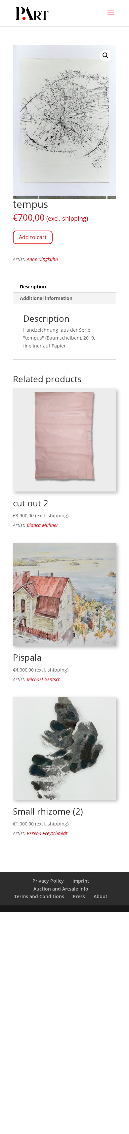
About (101, 896)
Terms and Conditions (39, 896)
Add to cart (33, 237)
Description (33, 286)
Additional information (46, 298)
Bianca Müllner (42, 525)
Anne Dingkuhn (42, 259)
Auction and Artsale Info (60, 889)
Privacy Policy (48, 881)
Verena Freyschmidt (47, 833)
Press (79, 896)
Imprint (80, 881)
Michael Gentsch (44, 679)
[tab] (64, 287)
